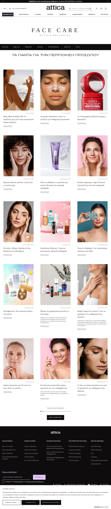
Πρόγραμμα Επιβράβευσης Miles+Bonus (55, 458)
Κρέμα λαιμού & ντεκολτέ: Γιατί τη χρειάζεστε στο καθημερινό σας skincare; (91, 314)
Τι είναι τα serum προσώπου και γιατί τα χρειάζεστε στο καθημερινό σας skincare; (92, 388)
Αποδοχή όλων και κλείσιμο (50, 502)
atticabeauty (80, 484)
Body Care (67, 46)
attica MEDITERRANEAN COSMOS (10, 458)
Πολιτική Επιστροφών (31, 453)
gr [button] (5, 8)
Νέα (92, 453)
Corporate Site (96, 464)
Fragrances (28, 46)
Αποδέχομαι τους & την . (24, 481)
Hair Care (40, 46)
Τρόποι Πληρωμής (30, 446)
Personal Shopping (75, 457)
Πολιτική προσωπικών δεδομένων (35, 481)
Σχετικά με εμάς (96, 446)
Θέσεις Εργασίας (96, 450)
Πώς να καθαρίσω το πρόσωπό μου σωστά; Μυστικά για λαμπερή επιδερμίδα (54, 185)
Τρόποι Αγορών (74, 460)
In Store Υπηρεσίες (75, 453)
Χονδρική (94, 457)
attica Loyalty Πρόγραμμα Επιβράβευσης (55, 453)
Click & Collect (29, 457)
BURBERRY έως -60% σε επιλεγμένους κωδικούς (43, 1)
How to (78, 46)
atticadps (58, 484)
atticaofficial (71, 484)
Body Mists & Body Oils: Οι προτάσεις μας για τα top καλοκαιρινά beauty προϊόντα (18, 119)
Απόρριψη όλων (31, 502)
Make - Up (16, 46)
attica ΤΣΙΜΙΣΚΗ (7, 453)
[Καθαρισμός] (87, 9)
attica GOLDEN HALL (9, 450)
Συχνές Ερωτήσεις (75, 450)
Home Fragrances (53, 46)
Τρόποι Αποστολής (30, 450)
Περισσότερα (7, 126)
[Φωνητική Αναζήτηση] (90, 8)
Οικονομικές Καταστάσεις (99, 460)
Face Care (5, 46)
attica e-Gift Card (33, 460)
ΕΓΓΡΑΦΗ (38, 477)
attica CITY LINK (7, 446)
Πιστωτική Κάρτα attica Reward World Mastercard (55, 447)
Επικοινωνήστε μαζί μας (76, 446)
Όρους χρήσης (19, 481)
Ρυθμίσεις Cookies (10, 502)
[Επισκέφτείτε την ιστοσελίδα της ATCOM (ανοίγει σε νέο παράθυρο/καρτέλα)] (101, 507)
